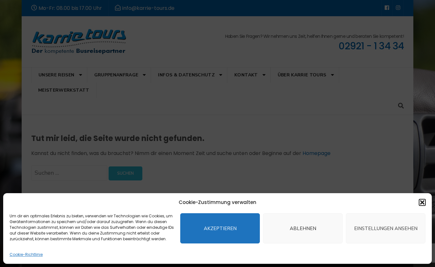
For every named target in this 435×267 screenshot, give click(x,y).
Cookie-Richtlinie (26, 254)
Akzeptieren (220, 228)
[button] (422, 202)
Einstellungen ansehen (385, 228)
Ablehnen (303, 228)
